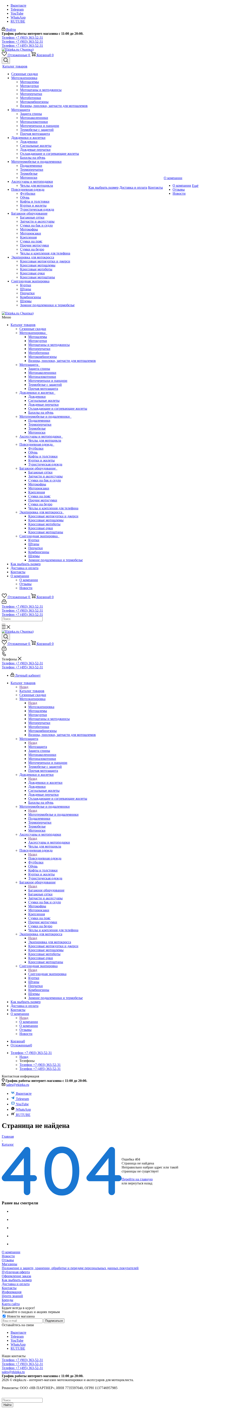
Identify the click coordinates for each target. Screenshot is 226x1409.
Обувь (33, 452)
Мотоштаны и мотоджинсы (49, 345)
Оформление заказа (16, 1276)
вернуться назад (140, 1183)
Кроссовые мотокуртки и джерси (53, 516)
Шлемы (34, 556)
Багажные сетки (40, 472)
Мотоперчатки (39, 349)
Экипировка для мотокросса (41, 512)
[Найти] (3, 624)
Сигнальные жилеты (44, 400)
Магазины (9, 1264)
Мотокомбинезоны (42, 357)
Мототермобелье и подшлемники (45, 416)
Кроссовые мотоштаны (45, 532)
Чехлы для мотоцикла (44, 440)
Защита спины (39, 369)
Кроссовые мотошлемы (46, 520)
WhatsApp (18, 17)
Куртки (33, 540)
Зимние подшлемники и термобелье (55, 560)
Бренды (7, 1300)
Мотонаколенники (42, 373)
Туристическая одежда (45, 464)
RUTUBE (18, 21)
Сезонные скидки (32, 329)
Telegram (17, 9)
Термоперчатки (39, 424)
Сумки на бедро (40, 504)
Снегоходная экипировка (39, 536)
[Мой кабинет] (4, 602)
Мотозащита (29, 365)
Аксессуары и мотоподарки (41, 436)
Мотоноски (36, 432)
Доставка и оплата (24, 568)
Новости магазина (20, 1316)
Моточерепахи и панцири (47, 380)
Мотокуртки (37, 341)
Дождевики (37, 396)
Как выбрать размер (26, 564)
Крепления (36, 492)
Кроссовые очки (40, 528)
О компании (20, 576)
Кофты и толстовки (43, 456)
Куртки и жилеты (41, 460)
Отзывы (25, 584)
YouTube (17, 13)
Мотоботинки (38, 353)
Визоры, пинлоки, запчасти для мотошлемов (62, 361)
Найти (7, 1405)
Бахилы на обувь (40, 412)
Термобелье (37, 428)
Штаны (33, 544)
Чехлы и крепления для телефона (53, 508)
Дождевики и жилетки (37, 392)
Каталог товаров (23, 325)
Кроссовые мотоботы (44, 524)
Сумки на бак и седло (44, 480)
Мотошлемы (37, 337)
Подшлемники (39, 420)
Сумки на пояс (39, 496)
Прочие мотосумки (42, 500)
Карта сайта (11, 1304)
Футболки (35, 448)
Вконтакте (18, 5)
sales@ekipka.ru (17, 1085)
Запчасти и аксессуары (45, 476)
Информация (11, 1292)
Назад (23, 687)
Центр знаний (12, 1296)
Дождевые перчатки (43, 404)
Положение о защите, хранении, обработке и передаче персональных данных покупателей (70, 1268)
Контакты (18, 572)
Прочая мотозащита (43, 388)
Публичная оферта (16, 1272)
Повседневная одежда (36, 444)
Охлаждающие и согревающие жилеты (57, 408)
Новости (25, 588)
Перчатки (35, 548)
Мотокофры (37, 484)
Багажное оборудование (38, 468)
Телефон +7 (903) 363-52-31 (22, 37)
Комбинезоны (38, 552)
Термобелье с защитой (45, 384)
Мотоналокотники (42, 376)
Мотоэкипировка (33, 333)
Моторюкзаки (38, 488)
